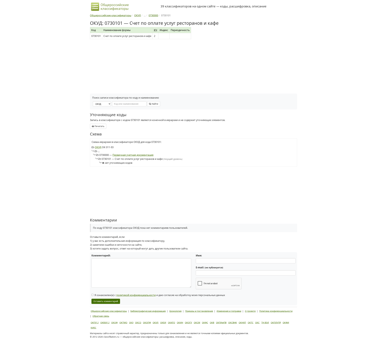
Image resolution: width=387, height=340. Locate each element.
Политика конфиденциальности (276, 311)
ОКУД (98, 147)
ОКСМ (197, 322)
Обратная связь (101, 316)
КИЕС (93, 327)
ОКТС (250, 322)
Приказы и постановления (199, 311)
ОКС (257, 322)
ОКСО (138, 322)
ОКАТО (171, 322)
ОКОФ (114, 322)
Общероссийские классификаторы (109, 311)
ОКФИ (286, 322)
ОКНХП (242, 322)
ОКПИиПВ (221, 322)
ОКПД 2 (95, 322)
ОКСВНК (232, 322)
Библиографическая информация (148, 311)
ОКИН (180, 322)
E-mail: (209, 267)
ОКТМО (123, 322)
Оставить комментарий (105, 301)
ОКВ (212, 322)
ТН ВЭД (265, 322)
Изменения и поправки (229, 311)
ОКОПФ (147, 322)
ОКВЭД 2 (104, 322)
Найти (154, 103)
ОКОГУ (188, 322)
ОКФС (205, 322)
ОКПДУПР (276, 322)
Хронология (175, 311)
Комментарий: (101, 255)
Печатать (99, 126)
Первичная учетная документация (132, 155)
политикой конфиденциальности (136, 295)
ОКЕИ (163, 322)
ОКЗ (131, 322)
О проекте (250, 311)
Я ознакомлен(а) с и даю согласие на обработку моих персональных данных (159, 295)
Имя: (199, 255)
